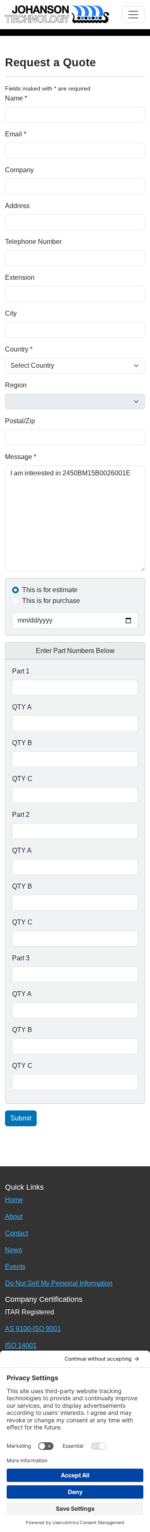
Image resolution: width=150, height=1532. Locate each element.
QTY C (22, 778)
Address (17, 205)
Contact (16, 1233)
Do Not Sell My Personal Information (58, 1283)
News (13, 1249)
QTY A (22, 707)
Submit (20, 1118)
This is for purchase (51, 600)
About (13, 1216)
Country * (18, 349)
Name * (16, 98)
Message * (20, 456)
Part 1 (21, 671)
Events (15, 1266)
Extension (20, 277)
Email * (15, 134)
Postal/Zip (20, 420)
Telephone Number (33, 241)
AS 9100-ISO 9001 (33, 1328)
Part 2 (21, 814)
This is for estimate (50, 589)
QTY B (22, 742)
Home (14, 1199)
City (11, 313)
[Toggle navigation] (133, 14)
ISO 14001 (21, 1345)
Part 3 (21, 958)
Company (19, 169)
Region (16, 385)
